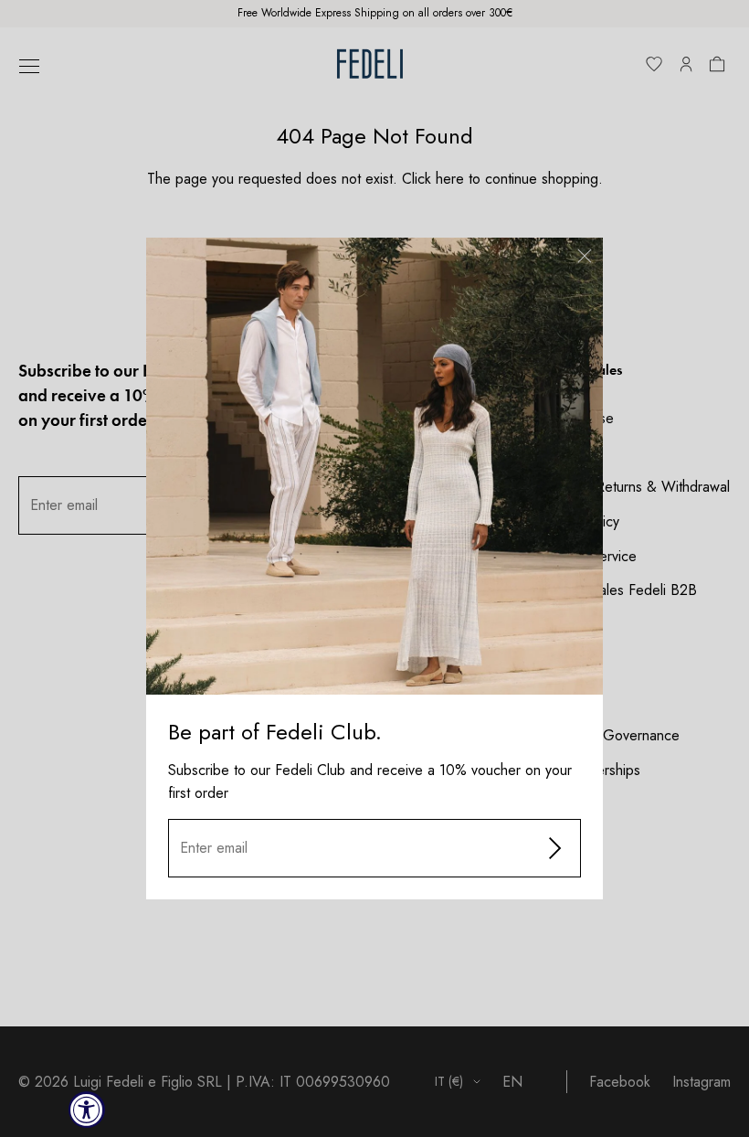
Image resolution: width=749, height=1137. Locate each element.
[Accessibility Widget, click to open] (87, 1109)
